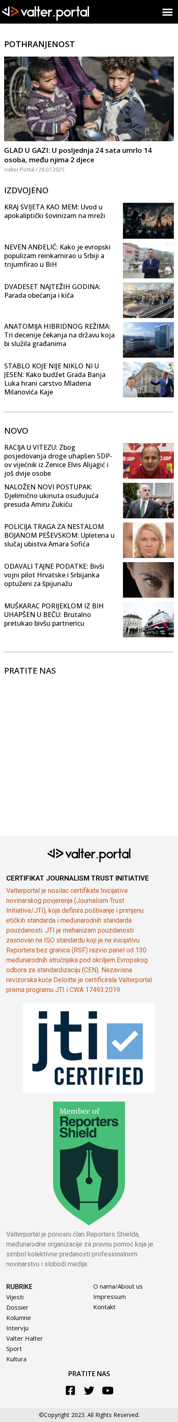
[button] (167, 11)
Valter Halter (24, 1338)
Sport (14, 1348)
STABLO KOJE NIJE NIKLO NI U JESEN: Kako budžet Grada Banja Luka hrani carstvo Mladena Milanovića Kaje (55, 378)
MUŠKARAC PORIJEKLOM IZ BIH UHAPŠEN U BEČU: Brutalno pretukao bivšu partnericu (54, 614)
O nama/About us (118, 1286)
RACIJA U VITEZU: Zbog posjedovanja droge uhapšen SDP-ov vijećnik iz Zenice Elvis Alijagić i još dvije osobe (58, 460)
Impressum (109, 1296)
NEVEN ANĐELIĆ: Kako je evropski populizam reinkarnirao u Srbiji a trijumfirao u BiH (57, 255)
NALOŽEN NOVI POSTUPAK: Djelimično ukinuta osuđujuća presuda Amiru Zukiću (51, 495)
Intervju (17, 1328)
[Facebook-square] (70, 1390)
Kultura (16, 1359)
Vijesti (15, 1297)
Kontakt (104, 1307)
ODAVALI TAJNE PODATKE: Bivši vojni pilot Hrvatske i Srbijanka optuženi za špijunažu (54, 575)
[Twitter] (89, 1390)
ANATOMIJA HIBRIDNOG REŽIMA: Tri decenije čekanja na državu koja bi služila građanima (59, 335)
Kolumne (18, 1317)
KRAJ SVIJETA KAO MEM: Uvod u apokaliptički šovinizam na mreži (54, 211)
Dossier (17, 1307)
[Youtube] (108, 1390)
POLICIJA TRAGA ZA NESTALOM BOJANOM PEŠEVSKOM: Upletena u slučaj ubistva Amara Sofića (59, 535)
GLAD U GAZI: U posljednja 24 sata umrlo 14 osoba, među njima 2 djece (78, 154)
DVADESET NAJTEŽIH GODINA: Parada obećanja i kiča (52, 291)
